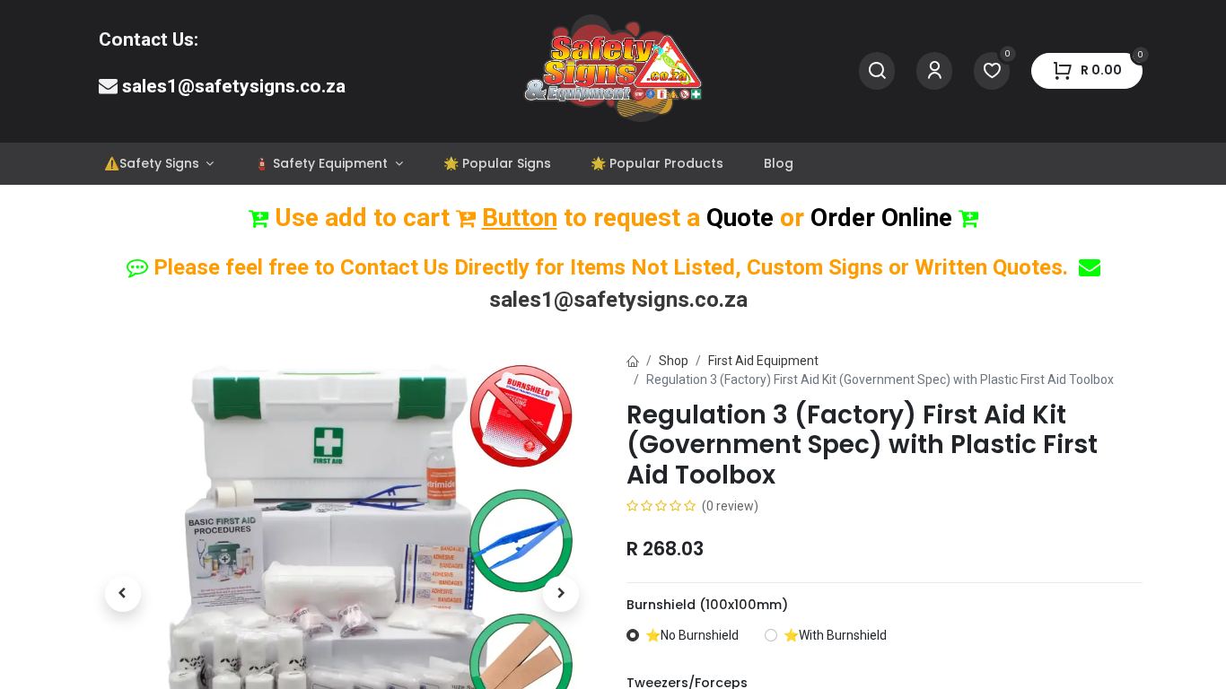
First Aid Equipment (763, 360)
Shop (673, 360)
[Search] (877, 71)
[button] (123, 594)
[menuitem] (159, 164)
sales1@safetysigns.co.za (234, 86)
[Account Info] (934, 71)
